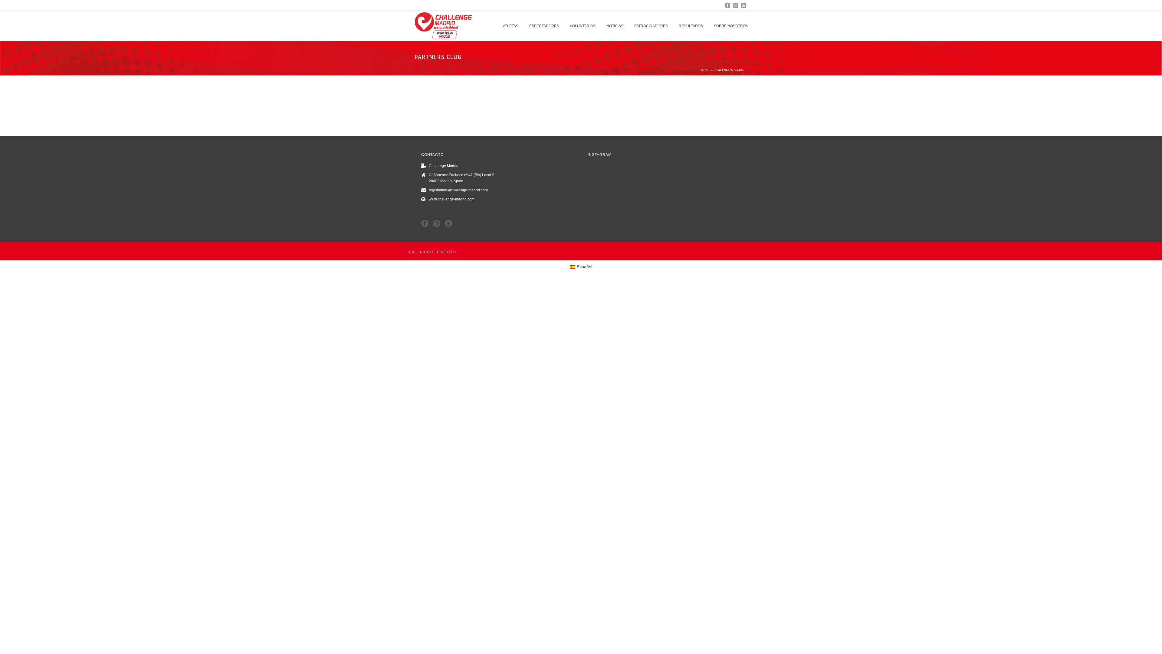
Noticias (614, 26)
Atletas (510, 26)
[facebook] (424, 224)
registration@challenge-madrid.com (458, 190)
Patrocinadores (651, 26)
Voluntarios (583, 26)
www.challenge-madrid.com (451, 199)
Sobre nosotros (731, 26)
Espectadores (544, 26)
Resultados (691, 26)
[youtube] (448, 224)
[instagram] (436, 224)
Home (705, 69)
